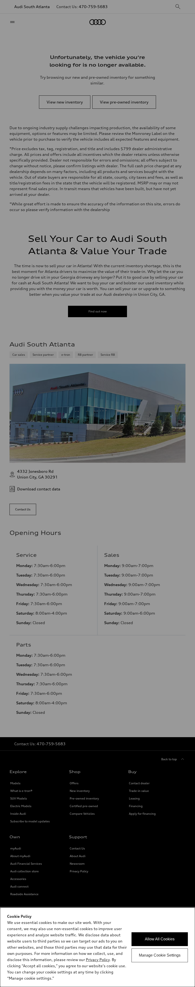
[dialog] (97, 947)
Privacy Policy (98, 959)
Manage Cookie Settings (159, 955)
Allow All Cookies (160, 939)
